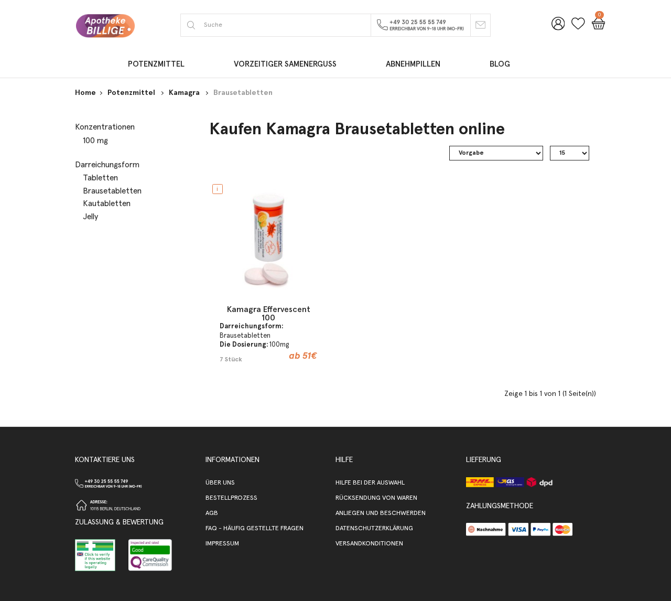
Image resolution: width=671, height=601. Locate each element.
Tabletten (100, 178)
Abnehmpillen (413, 64)
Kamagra (185, 92)
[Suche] (191, 25)
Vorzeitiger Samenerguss (285, 64)
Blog (500, 64)
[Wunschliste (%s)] (578, 28)
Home (85, 92)
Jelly (90, 216)
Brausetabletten (243, 92)
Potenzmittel (156, 64)
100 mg (95, 140)
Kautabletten (107, 203)
